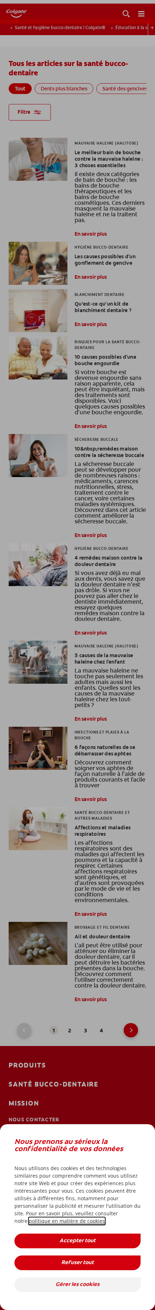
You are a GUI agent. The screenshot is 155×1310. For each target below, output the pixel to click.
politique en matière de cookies (67, 1220)
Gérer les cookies (77, 1284)
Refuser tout (77, 1263)
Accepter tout (77, 1241)
